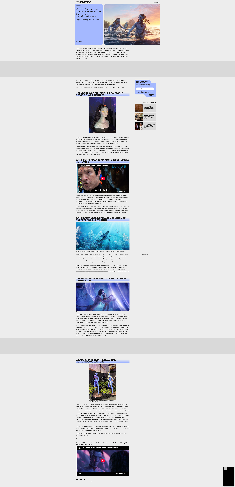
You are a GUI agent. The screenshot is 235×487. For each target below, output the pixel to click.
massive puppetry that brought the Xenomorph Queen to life (92, 271)
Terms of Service (140, 92)
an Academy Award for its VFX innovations (112, 433)
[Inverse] (85, 2)
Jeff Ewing (80, 41)
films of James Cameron (84, 48)
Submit (150, 95)
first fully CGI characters (112, 52)
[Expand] (225, 468)
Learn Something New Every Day (142, 82)
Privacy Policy (147, 92)
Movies (78, 481)
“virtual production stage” (100, 54)
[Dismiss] (233, 468)
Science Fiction (87, 481)
